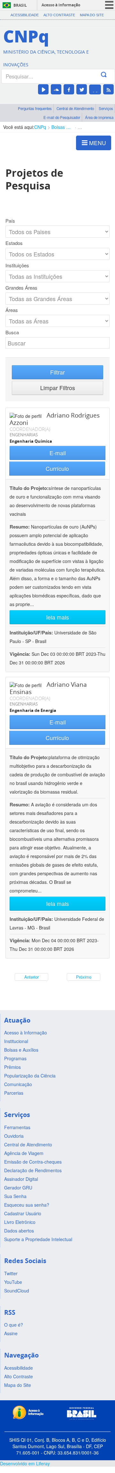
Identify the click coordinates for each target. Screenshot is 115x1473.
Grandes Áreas (21, 288)
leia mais (57, 617)
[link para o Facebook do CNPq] (69, 89)
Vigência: (21, 653)
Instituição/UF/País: (32, 632)
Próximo (83, 977)
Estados (14, 243)
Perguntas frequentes (35, 108)
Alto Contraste (59, 15)
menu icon (109, 5)
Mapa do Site (92, 15)
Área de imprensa (99, 117)
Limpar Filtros (57, 388)
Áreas (11, 310)
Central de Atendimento (75, 108)
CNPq (40, 127)
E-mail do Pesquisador (61, 117)
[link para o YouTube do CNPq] (43, 89)
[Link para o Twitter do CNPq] (81, 89)
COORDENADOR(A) (30, 429)
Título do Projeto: (29, 488)
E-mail (58, 453)
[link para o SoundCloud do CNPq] (56, 89)
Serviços (106, 108)
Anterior (31, 977)
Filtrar (57, 372)
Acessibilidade (25, 15)
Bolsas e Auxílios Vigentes (61, 127)
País (10, 221)
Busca (12, 332)
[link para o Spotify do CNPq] (95, 89)
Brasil (20, 5)
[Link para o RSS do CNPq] (108, 89)
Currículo (57, 468)
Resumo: (20, 526)
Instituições (17, 265)
